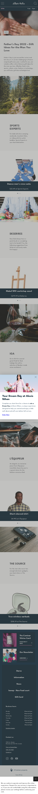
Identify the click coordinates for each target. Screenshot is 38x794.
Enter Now (5, 415)
